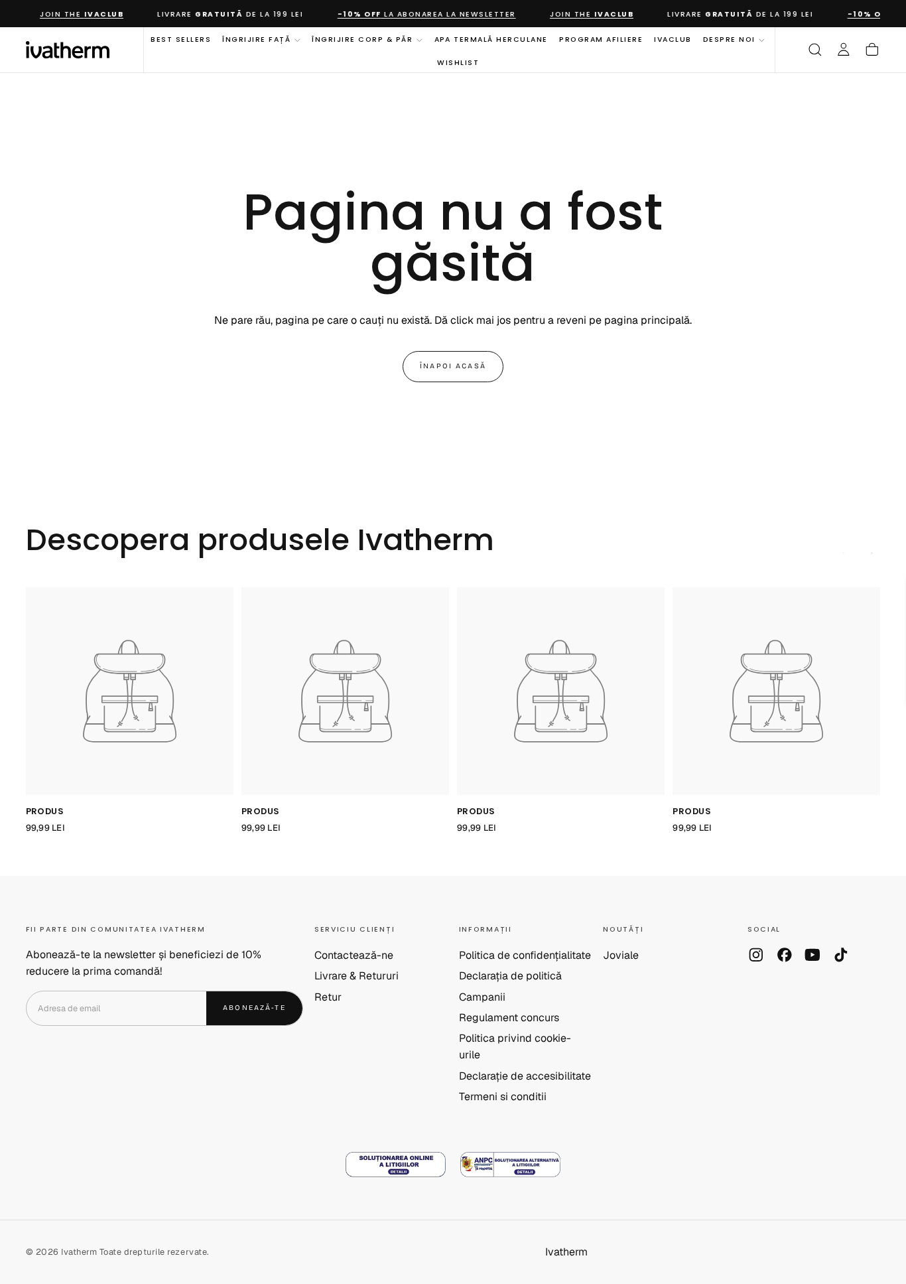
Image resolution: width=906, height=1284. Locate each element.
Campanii (482, 997)
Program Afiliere (601, 39)
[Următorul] (872, 553)
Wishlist (458, 62)
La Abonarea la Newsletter (419, 14)
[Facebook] (784, 954)
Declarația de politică (510, 976)
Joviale (621, 955)
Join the (74, 14)
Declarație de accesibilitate (525, 1076)
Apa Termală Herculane (491, 39)
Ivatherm (566, 1252)
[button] (815, 49)
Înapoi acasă (453, 366)
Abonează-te (254, 1007)
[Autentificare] (843, 49)
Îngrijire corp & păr (362, 39)
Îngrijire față (256, 39)
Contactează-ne (353, 955)
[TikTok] (841, 954)
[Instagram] (756, 954)
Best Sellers (181, 39)
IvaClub (673, 39)
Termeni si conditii (503, 1097)
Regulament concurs (509, 1018)
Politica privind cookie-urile (515, 1046)
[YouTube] (812, 954)
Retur (328, 997)
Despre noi (729, 39)
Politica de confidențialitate (525, 955)
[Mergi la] (129, 691)
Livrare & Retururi (356, 976)
